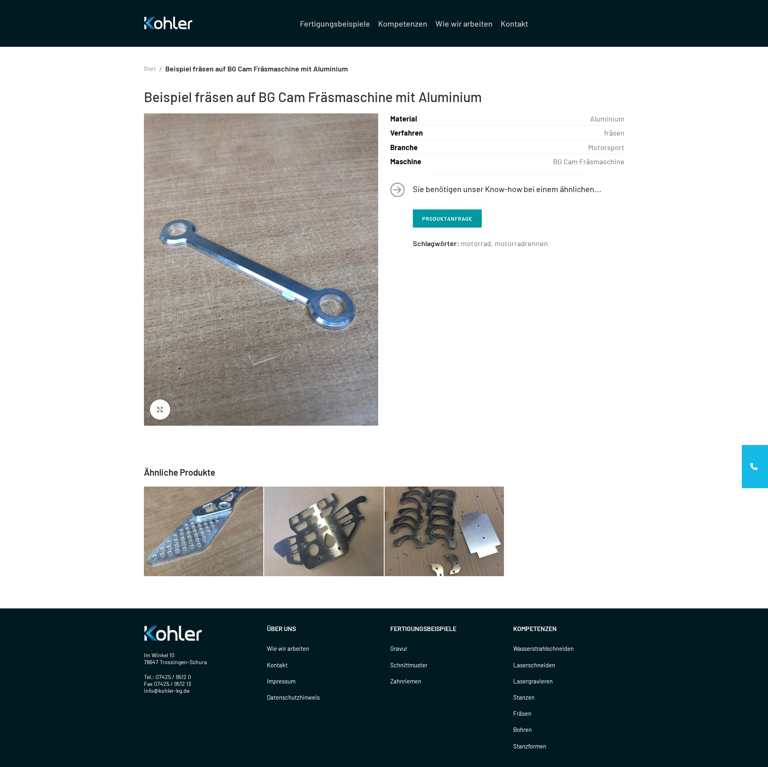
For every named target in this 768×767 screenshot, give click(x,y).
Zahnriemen (405, 681)
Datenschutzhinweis (293, 697)
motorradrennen (521, 243)
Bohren (522, 729)
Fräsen (522, 713)
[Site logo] (170, 22)
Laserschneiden (534, 665)
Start (150, 68)
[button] (755, 466)
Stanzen (524, 697)
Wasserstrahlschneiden (543, 648)
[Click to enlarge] (160, 409)
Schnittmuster (408, 665)
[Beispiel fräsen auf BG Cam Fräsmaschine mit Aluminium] (204, 531)
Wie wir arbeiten (288, 648)
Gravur (398, 648)
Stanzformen (529, 746)
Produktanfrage (447, 218)
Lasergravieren (533, 681)
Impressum (281, 681)
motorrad (476, 243)
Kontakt (277, 665)
